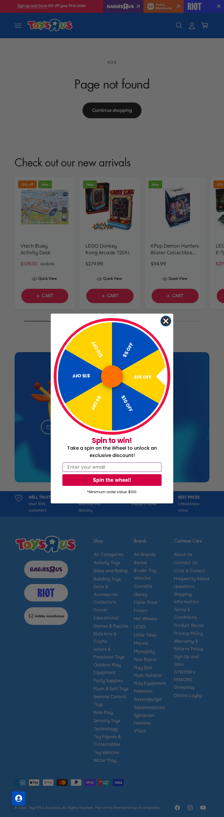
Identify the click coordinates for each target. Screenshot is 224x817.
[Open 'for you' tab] (19, 798)
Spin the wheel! (112, 480)
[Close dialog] (166, 321)
